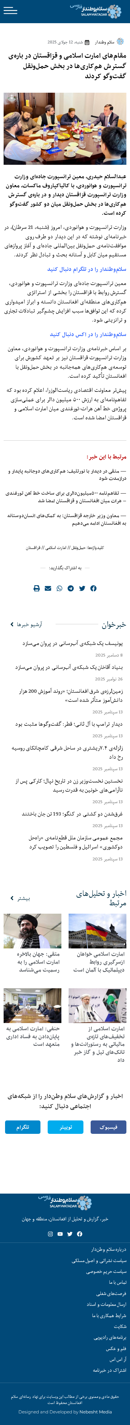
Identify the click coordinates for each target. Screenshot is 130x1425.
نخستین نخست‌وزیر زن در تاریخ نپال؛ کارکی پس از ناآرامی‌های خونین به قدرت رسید (69, 785)
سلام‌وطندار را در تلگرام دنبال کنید (86, 269)
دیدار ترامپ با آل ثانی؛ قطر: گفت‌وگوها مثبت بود (69, 724)
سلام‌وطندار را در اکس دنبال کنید (88, 334)
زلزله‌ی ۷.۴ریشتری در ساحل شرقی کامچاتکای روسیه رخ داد (67, 752)
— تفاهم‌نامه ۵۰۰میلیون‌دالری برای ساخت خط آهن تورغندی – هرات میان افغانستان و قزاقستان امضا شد (65, 497)
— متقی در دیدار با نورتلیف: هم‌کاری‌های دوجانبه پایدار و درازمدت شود (67, 474)
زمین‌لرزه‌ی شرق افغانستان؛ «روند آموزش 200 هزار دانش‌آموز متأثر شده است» (71, 695)
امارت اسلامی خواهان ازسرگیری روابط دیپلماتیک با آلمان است (99, 962)
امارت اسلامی (56, 548)
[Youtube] (60, 1234)
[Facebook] (79, 1234)
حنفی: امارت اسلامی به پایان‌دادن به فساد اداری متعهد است (33, 1036)
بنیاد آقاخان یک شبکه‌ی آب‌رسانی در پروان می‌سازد (69, 667)
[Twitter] (70, 1234)
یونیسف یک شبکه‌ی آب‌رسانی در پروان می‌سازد (72, 643)
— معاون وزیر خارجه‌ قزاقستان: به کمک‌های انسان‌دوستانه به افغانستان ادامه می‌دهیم (66, 519)
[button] (93, 588)
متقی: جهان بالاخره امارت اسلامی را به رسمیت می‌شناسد (38, 962)
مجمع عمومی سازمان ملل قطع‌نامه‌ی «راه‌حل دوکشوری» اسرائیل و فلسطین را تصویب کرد (76, 842)
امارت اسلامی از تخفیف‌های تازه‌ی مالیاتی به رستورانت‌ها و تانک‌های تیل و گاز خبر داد (98, 1044)
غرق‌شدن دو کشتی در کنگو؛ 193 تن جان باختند (72, 813)
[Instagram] (50, 1234)
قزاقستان (33, 548)
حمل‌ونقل (79, 548)
